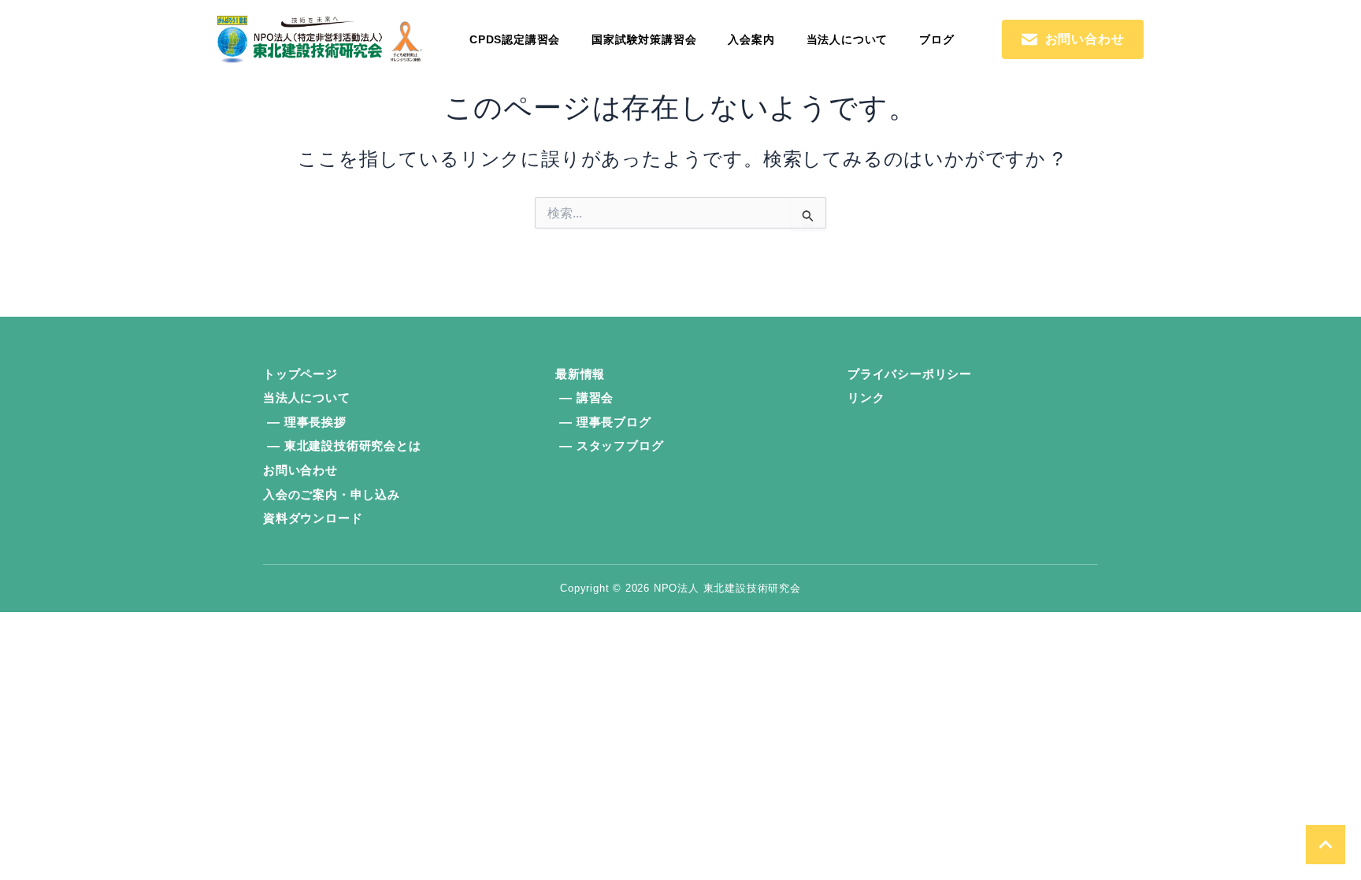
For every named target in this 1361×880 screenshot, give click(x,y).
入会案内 (751, 39)
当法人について (847, 39)
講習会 (595, 397)
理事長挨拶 (315, 422)
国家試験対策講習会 (643, 39)
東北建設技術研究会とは (352, 445)
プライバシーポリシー (909, 374)
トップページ (300, 374)
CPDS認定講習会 (514, 39)
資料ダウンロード (312, 518)
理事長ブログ (614, 422)
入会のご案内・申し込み (331, 494)
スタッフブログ (620, 445)
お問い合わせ (300, 470)
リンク (865, 397)
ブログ (936, 39)
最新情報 (580, 374)
